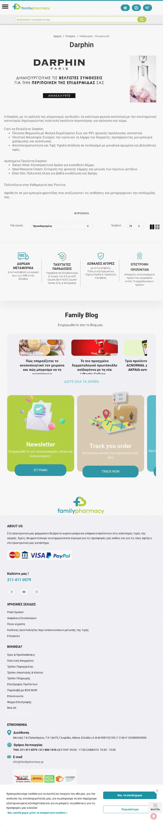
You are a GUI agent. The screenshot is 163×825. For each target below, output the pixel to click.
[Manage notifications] (153, 816)
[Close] (157, 791)
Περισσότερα (130, 809)
